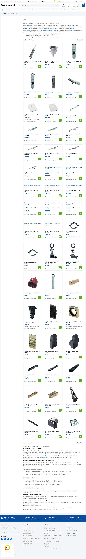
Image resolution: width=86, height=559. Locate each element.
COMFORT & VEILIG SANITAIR (73, 9)
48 (80, 39)
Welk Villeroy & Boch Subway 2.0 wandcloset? (51, 539)
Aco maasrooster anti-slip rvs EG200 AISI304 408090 (73, 432)
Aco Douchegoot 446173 (71, 115)
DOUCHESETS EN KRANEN (19, 9)
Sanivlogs (46, 543)
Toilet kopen (47, 546)
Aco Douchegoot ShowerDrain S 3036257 (52, 173)
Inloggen (76, 1)
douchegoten (40, 455)
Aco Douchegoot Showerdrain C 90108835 (72, 135)
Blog (24, 536)
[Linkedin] (11, 539)
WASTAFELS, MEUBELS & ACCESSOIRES (41, 9)
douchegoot (72, 25)
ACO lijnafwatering (43, 462)
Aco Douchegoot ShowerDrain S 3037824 (31, 191)
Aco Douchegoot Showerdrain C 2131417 (52, 135)
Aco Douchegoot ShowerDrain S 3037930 (73, 208)
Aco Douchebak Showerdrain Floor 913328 (31, 115)
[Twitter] (5, 539)
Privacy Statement (27, 533)
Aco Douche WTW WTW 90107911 (73, 92)
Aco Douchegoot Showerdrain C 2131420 (52, 154)
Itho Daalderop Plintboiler (50, 530)
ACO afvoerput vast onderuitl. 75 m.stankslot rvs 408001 (52, 62)
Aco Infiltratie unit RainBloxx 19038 (73, 293)
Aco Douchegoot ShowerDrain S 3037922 (31, 208)
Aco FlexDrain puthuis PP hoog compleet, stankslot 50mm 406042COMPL (51, 262)
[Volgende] (33, 39)
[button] (39, 66)
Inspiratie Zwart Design (28, 540)
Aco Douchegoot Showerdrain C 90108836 (31, 154)
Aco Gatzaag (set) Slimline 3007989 (32, 293)
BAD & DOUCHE (8, 9)
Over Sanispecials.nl (27, 535)
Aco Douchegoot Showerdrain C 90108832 (31, 135)
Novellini (46, 545)
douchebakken (28, 28)
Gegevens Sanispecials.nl (28, 532)
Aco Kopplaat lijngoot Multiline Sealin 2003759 (32, 352)
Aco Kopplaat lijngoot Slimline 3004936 (51, 352)
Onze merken (47, 527)
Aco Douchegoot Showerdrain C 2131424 (31, 173)
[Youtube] (8, 539)
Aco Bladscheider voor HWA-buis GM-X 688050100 (32, 92)
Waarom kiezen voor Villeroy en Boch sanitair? (52, 536)
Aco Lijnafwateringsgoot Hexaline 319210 (31, 375)
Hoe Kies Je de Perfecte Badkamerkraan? (53, 548)
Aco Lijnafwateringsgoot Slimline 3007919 (31, 432)
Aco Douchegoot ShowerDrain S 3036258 (73, 173)
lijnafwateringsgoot (47, 30)
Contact (74, 6)
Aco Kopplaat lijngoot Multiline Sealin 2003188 (53, 322)
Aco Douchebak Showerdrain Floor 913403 (52, 115)
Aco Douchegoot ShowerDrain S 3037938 (52, 232)
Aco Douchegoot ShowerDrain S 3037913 (52, 191)
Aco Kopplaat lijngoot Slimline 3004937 (72, 352)
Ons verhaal (25, 545)
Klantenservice (26, 527)
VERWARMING (55, 9)
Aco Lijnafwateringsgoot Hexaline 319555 (73, 375)
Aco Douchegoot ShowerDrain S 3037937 (31, 232)
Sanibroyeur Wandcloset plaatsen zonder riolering (53, 532)
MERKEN (4, 13)
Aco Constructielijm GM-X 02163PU (52, 92)
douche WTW (71, 28)
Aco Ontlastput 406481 (29, 322)
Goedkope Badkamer (27, 541)
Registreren (82, 1)
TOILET (28, 9)
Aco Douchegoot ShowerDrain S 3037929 (52, 208)
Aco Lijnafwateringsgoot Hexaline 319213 (52, 375)
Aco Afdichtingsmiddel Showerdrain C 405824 (32, 62)
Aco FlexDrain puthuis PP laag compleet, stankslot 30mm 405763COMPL (72, 262)
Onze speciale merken (28, 543)
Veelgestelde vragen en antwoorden (31, 538)
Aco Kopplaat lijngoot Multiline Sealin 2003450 (73, 322)
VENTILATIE (62, 9)
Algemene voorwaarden (28, 528)
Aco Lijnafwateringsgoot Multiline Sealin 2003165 (31, 405)
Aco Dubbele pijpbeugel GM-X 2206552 (30, 263)
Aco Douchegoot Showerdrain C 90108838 (72, 154)
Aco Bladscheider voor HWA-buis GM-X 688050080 (74, 62)
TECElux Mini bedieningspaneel (51, 541)
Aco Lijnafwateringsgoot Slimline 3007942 (52, 432)
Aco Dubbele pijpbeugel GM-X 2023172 (72, 232)
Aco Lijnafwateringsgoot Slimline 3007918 (73, 405)
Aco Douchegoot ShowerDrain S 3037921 (73, 191)
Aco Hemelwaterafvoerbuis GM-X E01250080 (52, 293)
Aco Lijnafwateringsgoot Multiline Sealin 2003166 (52, 405)
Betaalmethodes (26, 530)
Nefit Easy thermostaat (49, 528)
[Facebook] (2, 539)
